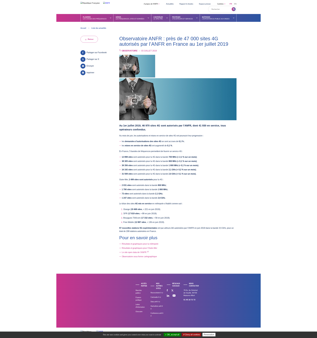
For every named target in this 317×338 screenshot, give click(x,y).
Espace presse (205, 4)
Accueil (83, 28)
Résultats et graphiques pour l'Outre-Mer (139, 248)
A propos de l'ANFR (151, 4)
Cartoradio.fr (155, 297)
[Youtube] (174, 296)
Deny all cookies (192, 335)
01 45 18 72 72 (189, 300)
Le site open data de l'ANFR (134, 252)
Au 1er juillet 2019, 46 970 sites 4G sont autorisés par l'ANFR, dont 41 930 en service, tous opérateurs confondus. (172, 127)
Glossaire (139, 311)
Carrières (220, 4)
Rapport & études (186, 4)
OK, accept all (173, 335)
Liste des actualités (98, 28)
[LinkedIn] (168, 296)
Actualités (170, 4)
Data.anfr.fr (155, 302)
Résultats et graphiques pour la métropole (140, 244)
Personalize (209, 335)
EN (235, 4)
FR (231, 4)
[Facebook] (167, 290)
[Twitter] (172, 290)
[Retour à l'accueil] (106, 3)
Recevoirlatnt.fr (156, 293)
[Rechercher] (234, 9)
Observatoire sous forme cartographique (139, 256)
